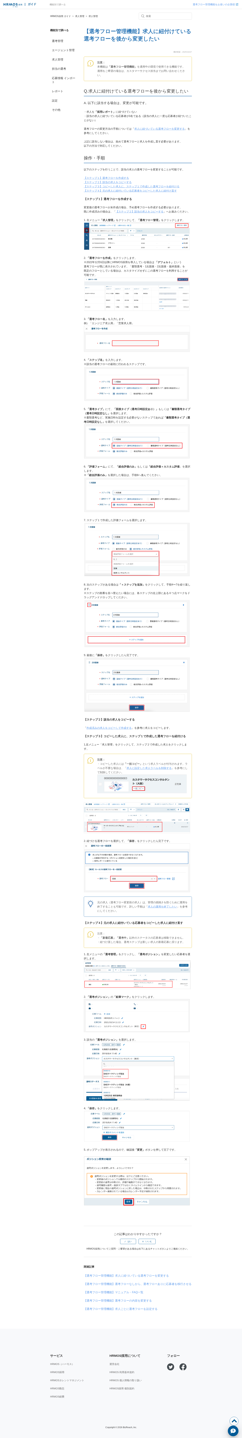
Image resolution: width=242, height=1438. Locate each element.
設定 (55, 100)
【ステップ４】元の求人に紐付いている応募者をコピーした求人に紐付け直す (130, 190)
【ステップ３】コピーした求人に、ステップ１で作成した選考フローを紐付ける (131, 186)
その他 (56, 109)
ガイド (32, 4)
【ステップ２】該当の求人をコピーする (108, 182)
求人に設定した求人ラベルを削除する (149, 768)
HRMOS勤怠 (57, 1388)
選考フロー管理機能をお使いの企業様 (214, 4)
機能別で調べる (58, 4)
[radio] (128, 1241)
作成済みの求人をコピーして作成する (109, 727)
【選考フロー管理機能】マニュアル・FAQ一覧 (113, 1292)
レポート (57, 91)
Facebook (183, 1366)
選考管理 (57, 40)
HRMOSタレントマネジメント (67, 1380)
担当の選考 (59, 68)
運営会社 (114, 1364)
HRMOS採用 (57, 1372)
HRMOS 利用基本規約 (121, 1372)
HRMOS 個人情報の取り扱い (125, 1380)
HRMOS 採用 (13, 5)
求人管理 (79, 16)
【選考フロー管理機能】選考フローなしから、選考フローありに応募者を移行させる (138, 1283)
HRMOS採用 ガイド (60, 16)
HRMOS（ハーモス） (62, 1364)
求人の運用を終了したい (162, 906)
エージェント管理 (63, 50)
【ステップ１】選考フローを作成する (106, 177)
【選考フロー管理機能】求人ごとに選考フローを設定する (120, 1308)
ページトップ (234, 1421)
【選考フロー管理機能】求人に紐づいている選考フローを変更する (126, 1275)
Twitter (170, 1366)
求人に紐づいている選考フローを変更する (159, 128)
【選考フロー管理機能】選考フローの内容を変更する (118, 1300)
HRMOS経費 (57, 1396)
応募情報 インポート (63, 80)
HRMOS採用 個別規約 (121, 1388)
